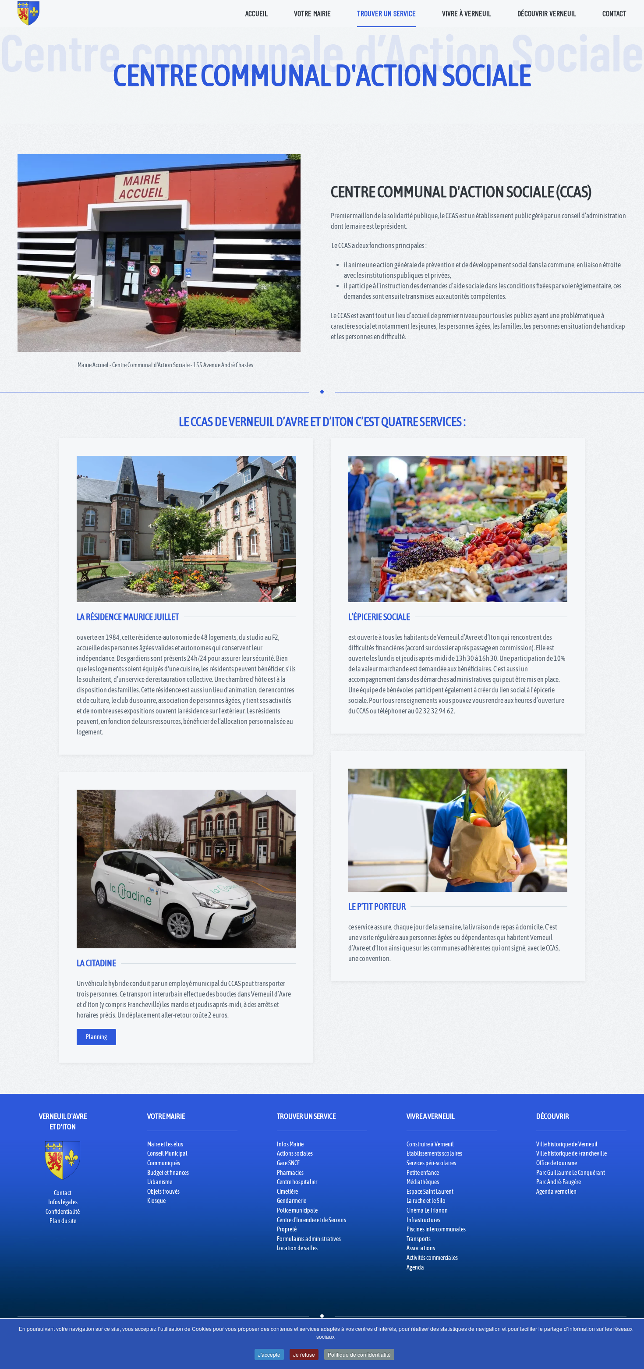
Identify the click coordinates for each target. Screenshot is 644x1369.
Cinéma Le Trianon (427, 1210)
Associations (421, 1248)
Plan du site (63, 1220)
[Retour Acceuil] (28, 13)
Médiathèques (423, 1181)
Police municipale (297, 1210)
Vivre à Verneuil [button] (466, 13)
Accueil (256, 13)
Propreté (287, 1229)
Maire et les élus (165, 1144)
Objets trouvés (163, 1191)
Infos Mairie (290, 1144)
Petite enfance (423, 1172)
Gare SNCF (288, 1163)
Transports (419, 1238)
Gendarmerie (291, 1200)
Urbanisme (159, 1181)
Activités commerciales (432, 1257)
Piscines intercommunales (436, 1229)
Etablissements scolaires (434, 1153)
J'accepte (269, 1354)
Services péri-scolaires (431, 1163)
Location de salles (297, 1248)
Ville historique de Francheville (571, 1153)
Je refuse (304, 1354)
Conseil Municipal (167, 1153)
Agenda (415, 1267)
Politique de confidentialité (359, 1354)
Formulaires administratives (309, 1238)
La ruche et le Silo (426, 1200)
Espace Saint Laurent (430, 1191)
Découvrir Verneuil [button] (546, 13)
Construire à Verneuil (430, 1144)
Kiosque (156, 1200)
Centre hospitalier (297, 1181)
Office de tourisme (556, 1163)
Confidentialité (63, 1211)
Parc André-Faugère (558, 1181)
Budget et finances (168, 1172)
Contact (614, 13)
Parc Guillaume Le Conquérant (570, 1172)
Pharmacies (290, 1172)
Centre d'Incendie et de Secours (311, 1220)
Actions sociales (295, 1153)
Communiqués (163, 1163)
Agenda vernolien (556, 1191)
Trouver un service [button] (386, 13)
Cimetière (287, 1191)
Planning (96, 1036)
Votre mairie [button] (312, 13)
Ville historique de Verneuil (567, 1144)
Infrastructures (423, 1220)
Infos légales (63, 1202)
